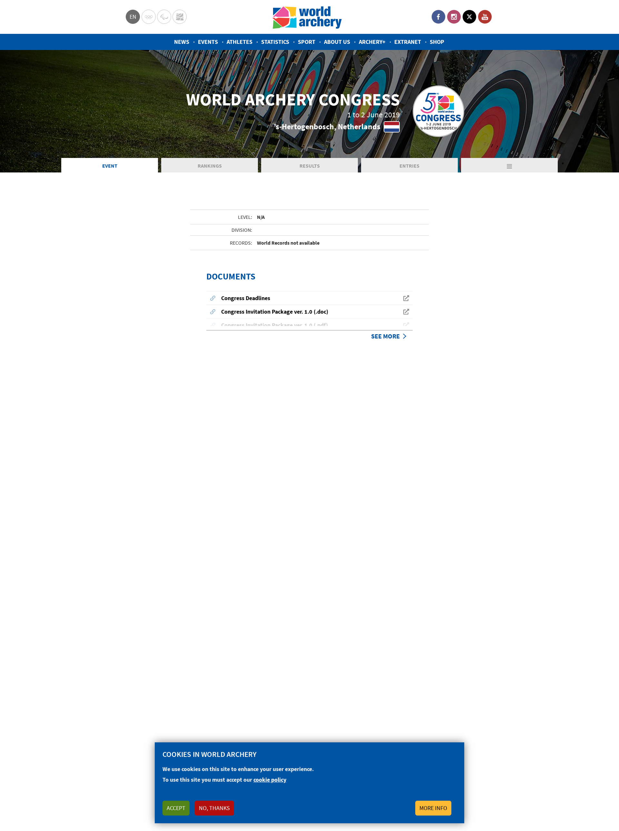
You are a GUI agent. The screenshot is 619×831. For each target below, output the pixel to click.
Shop (437, 41)
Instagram (454, 17)
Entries (409, 165)
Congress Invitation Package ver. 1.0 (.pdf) (274, 325)
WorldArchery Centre (179, 17)
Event (109, 165)
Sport (306, 41)
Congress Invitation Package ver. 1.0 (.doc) (274, 311)
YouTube (485, 17)
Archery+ (372, 41)
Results (310, 165)
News (181, 41)
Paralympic (164, 17)
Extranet (407, 41)
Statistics (275, 41)
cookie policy (269, 779)
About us (337, 41)
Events (208, 41)
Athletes (239, 41)
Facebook (438, 17)
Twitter (469, 17)
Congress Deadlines (245, 298)
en (133, 16)
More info (433, 808)
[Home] (307, 17)
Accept (176, 808)
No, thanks (214, 808)
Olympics (149, 17)
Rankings (210, 165)
